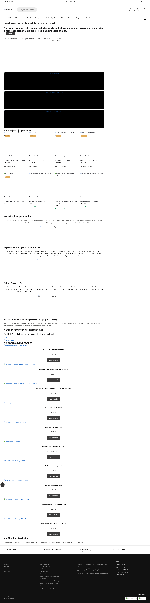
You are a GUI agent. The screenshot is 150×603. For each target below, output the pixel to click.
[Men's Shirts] (54, 81)
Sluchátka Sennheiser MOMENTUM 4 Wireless (66, 202)
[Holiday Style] (54, 100)
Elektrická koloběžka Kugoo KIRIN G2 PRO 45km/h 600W (53, 388)
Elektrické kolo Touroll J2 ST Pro (90, 161)
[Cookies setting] (2, 484)
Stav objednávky (44, 564)
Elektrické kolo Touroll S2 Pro (63, 161)
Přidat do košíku (15, 170)
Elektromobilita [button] (65, 18)
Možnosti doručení (45, 569)
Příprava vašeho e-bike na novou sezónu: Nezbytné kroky (93, 573)
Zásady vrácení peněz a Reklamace (49, 576)
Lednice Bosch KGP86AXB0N (89, 201)
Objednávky (7, 566)
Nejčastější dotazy (137, 10)
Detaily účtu (7, 571)
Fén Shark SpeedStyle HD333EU (38, 201)
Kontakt (42, 585)
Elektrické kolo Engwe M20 (53, 427)
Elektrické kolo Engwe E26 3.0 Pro (14, 201)
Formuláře (43, 578)
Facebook (118, 579)
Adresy (6, 569)
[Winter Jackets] (54, 119)
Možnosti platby (44, 571)
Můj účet (130, 10)
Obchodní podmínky (46, 573)
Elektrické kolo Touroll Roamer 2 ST (14, 161)
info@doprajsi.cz (142, 1)
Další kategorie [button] (50, 18)
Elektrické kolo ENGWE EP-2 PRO (53, 350)
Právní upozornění (9, 598)
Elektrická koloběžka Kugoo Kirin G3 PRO (53, 504)
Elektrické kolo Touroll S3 (36, 161)
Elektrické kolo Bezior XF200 (53, 408)
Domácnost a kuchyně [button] (33, 18)
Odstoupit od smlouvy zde (47, 588)
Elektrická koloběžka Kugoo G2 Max (54, 466)
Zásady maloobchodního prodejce (49, 583)
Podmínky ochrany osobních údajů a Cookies (52, 581)
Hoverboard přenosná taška (53, 485)
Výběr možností (15, 213)
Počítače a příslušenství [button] (14, 18)
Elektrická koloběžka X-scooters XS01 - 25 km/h (53, 369)
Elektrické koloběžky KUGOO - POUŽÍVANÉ (53, 523)
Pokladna (144, 10)
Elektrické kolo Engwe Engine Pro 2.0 (53, 446)
